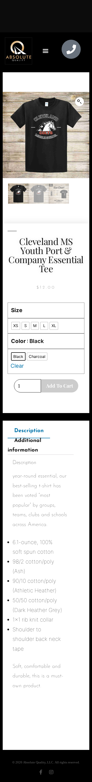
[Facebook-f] (41, 772)
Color (18, 341)
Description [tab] (29, 431)
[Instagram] (51, 772)
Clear (17, 366)
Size (16, 310)
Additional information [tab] (24, 445)
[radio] (16, 326)
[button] (45, 51)
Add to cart (59, 385)
